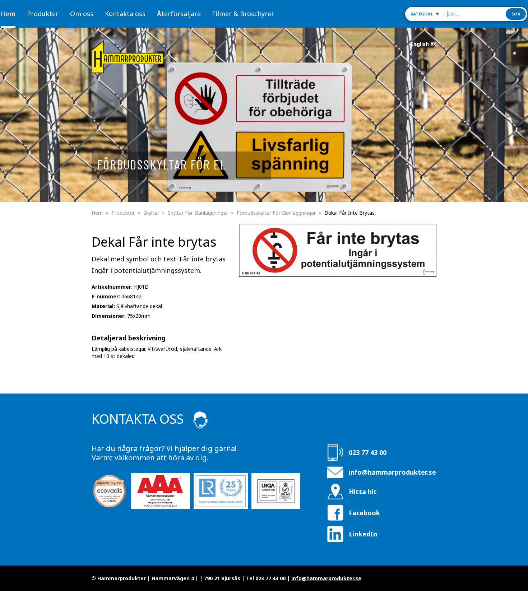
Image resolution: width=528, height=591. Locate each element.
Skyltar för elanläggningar (198, 212)
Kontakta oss (125, 13)
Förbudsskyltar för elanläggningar (276, 212)
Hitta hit (363, 491)
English (420, 44)
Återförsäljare (179, 13)
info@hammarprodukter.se (392, 472)
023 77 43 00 (367, 452)
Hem (8, 13)
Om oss (81, 13)
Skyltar (151, 212)
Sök (515, 14)
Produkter (43, 13)
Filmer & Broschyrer (243, 13)
